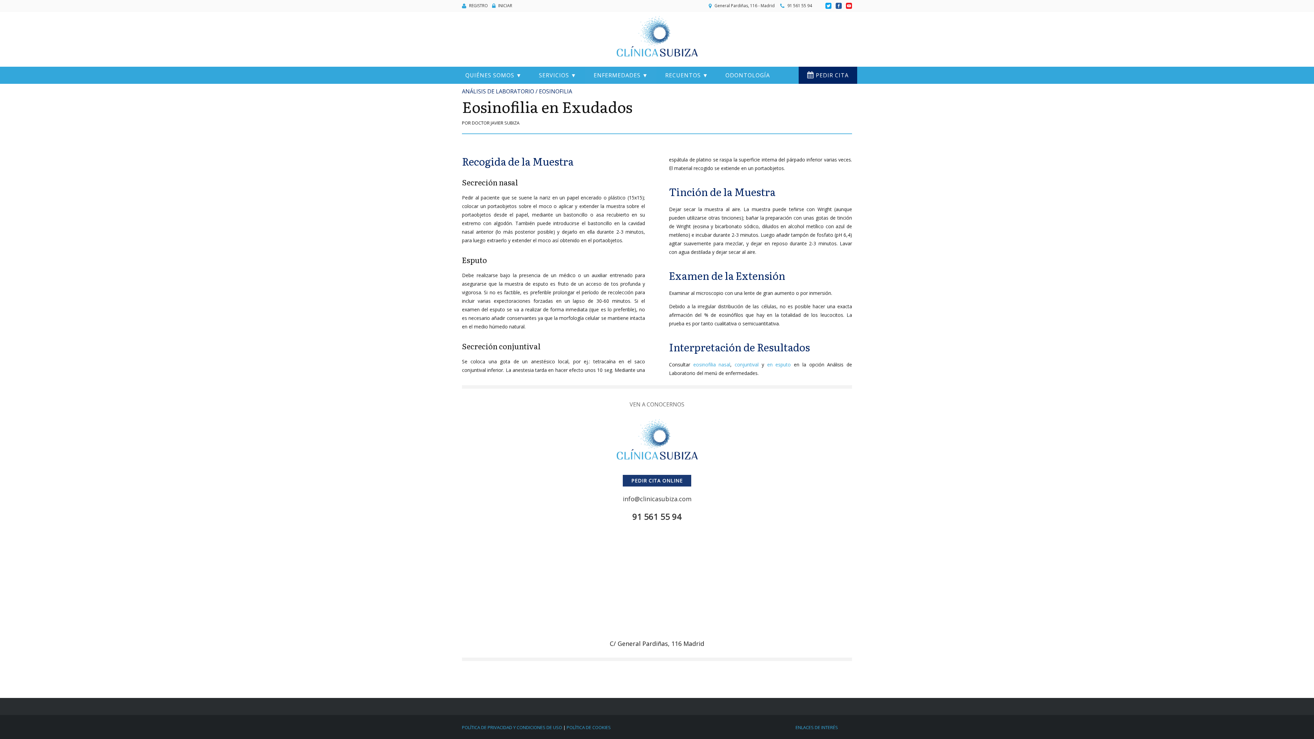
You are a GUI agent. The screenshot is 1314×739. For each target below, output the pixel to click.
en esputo (779, 364)
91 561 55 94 (799, 6)
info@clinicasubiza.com (657, 499)
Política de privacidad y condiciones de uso (512, 727)
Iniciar (505, 6)
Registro (478, 6)
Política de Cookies (589, 727)
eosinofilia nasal (712, 364)
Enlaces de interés (817, 727)
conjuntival (747, 364)
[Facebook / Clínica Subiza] (839, 6)
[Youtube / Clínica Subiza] (849, 6)
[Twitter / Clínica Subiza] (829, 6)
